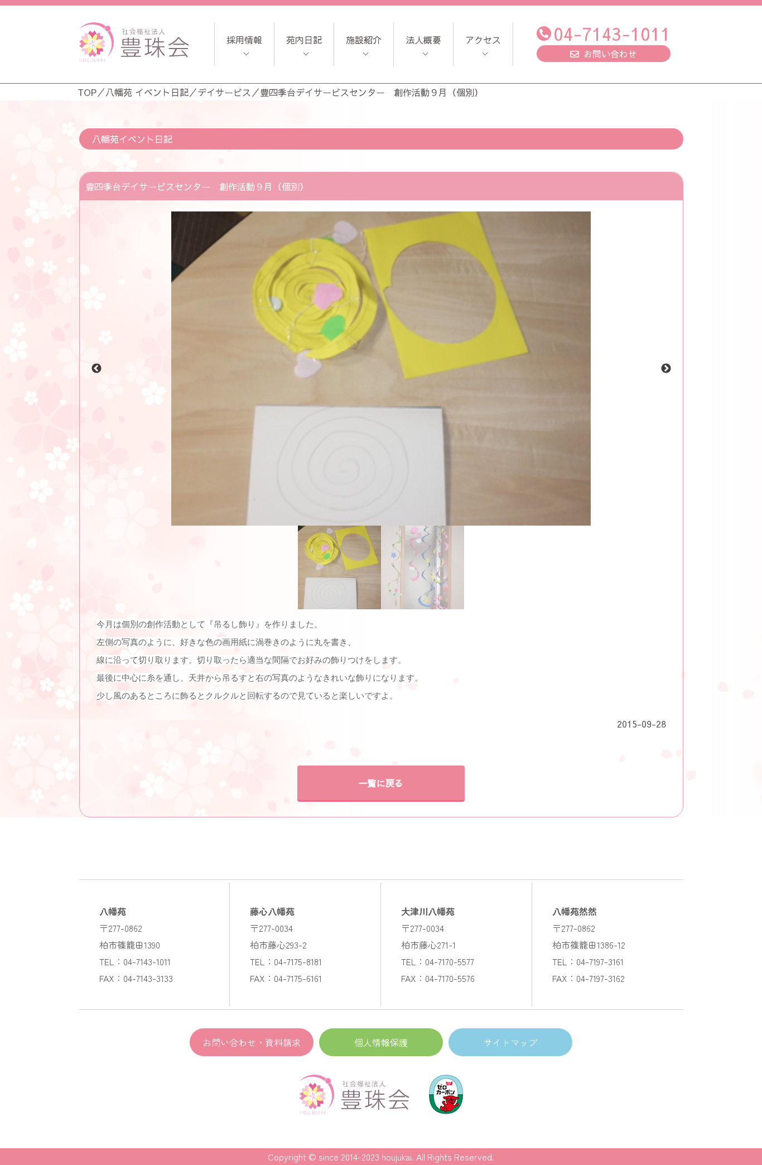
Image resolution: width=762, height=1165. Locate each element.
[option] (381, 368)
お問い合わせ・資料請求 (251, 1042)
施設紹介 (364, 39)
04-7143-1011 (612, 33)
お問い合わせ (610, 53)
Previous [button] (96, 368)
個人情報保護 (381, 1042)
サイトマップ (510, 1042)
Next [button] (666, 368)
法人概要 (423, 39)
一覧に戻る (381, 783)
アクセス (483, 39)
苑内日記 (304, 39)
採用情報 (244, 39)
